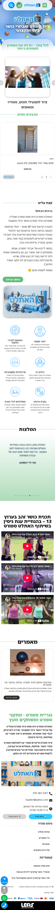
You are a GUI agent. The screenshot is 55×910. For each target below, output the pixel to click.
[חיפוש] (11, 5)
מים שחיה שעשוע (42, 865)
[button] (44, 5)
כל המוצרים (44, 837)
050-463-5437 (40, 793)
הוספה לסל (8, 177)
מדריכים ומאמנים (42, 850)
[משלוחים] (4, 879)
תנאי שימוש (49, 892)
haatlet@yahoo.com (37, 799)
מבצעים (46, 844)
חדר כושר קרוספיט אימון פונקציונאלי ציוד (30, 878)
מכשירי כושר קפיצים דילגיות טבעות (33, 871)
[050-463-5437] (50, 793)
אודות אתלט (44, 831)
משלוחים (4, 882)
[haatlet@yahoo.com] (50, 800)
